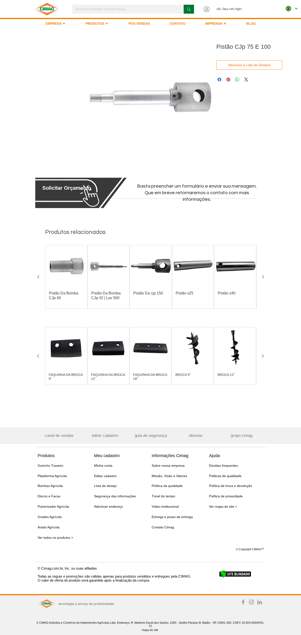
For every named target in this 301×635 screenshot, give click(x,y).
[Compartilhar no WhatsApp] (237, 79)
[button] (66, 188)
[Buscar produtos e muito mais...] (189, 9)
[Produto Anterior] (38, 277)
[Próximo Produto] (263, 277)
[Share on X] (246, 79)
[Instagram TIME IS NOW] (251, 602)
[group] (151, 277)
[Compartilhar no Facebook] (219, 79)
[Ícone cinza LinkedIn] (259, 602)
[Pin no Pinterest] (228, 79)
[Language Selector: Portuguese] (291, 8)
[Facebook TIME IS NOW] (243, 602)
